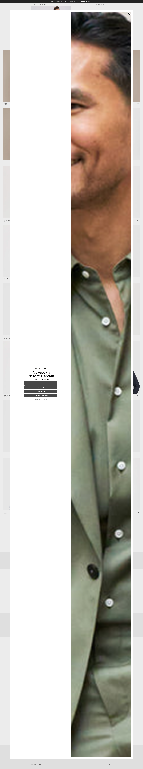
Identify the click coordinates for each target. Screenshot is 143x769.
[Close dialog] (129, 13)
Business (41, 387)
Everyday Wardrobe (41, 396)
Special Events (41, 391)
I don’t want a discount (40, 399)
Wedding (41, 383)
